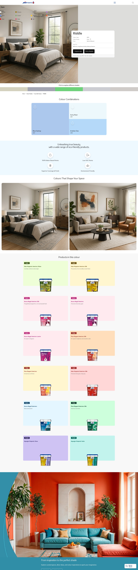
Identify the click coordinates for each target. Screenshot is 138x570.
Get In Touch (130, 566)
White (4, 12)
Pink (33, 19)
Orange (91, 15)
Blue (4, 15)
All (61, 19)
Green (33, 15)
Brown (34, 12)
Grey (61, 12)
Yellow (62, 15)
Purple (91, 12)
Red (4, 19)
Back (4, 7)
